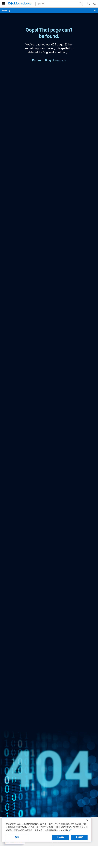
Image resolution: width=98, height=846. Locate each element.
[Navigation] (4, 3)
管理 (17, 837)
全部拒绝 (60, 837)
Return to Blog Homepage (49, 60)
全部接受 (79, 837)
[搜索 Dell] (80, 4)
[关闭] (87, 820)
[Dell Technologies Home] (20, 3)
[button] (88, 3)
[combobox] (59, 4)
